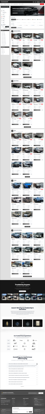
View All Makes (5, 28)
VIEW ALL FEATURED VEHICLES (27, 77)
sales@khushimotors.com (4, 411)
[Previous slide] (11, 10)
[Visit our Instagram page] (4, 404)
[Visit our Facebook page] (1, 404)
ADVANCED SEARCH (19, 27)
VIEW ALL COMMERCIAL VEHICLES (27, 276)
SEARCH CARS (14, 27)
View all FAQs (22, 386)
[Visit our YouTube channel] (6, 404)
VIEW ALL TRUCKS (27, 226)
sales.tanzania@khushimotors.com (38, 411)
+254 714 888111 (36, 401)
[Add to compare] (20, 45)
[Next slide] (43, 10)
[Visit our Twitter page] (3, 404)
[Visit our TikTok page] (7, 404)
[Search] (33, 2)
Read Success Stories (22, 291)
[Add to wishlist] (19, 45)
